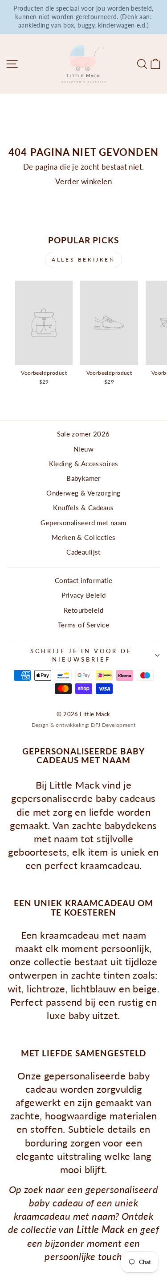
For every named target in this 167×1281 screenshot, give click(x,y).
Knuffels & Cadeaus (83, 508)
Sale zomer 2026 (83, 434)
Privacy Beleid (83, 595)
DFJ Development (113, 725)
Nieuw (83, 449)
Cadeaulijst (83, 552)
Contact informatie (83, 580)
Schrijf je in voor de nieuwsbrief (81, 655)
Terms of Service (84, 625)
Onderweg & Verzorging (83, 493)
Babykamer (83, 478)
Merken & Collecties (84, 537)
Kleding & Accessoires (83, 464)
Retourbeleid (83, 610)
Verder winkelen (83, 181)
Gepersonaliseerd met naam (83, 523)
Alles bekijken (83, 259)
